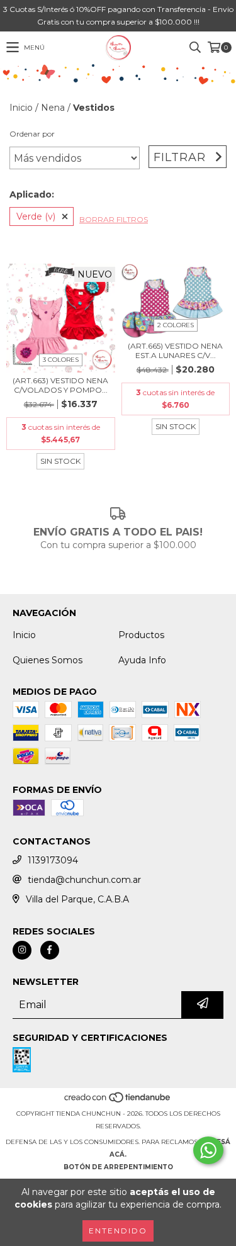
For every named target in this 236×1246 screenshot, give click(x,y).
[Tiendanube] (118, 1101)
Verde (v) (35, 216)
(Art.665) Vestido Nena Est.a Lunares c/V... (175, 350)
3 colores (61, 360)
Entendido (118, 1230)
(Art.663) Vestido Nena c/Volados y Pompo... (60, 385)
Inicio (21, 107)
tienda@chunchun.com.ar (84, 879)
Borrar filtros (113, 219)
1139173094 (53, 860)
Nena (53, 107)
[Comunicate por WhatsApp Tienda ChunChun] (208, 1150)
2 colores (175, 325)
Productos (141, 635)
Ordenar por (32, 133)
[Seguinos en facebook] (49, 950)
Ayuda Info (142, 660)
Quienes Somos (47, 660)
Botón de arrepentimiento (118, 1167)
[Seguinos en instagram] (22, 950)
